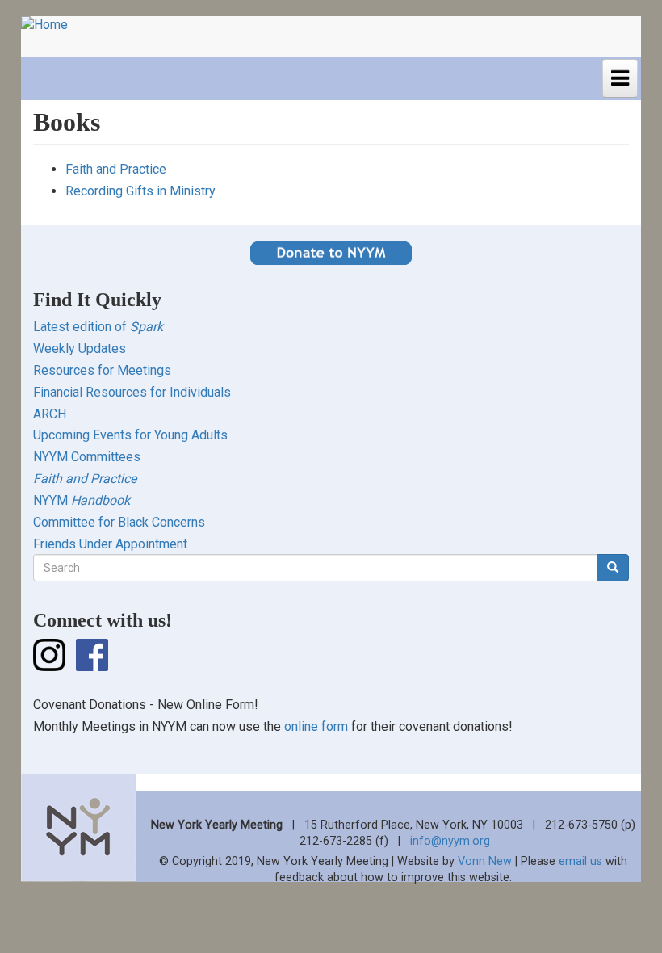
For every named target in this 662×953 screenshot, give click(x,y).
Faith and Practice (115, 169)
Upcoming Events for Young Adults (130, 435)
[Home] (50, 25)
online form (316, 726)
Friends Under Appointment (110, 544)
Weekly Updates (79, 348)
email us (580, 861)
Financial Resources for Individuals (132, 392)
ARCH (49, 414)
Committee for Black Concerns (119, 522)
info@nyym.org (450, 841)
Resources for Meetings (102, 370)
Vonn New (485, 861)
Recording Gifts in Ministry (140, 191)
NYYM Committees (86, 456)
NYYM (81, 500)
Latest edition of (98, 326)
